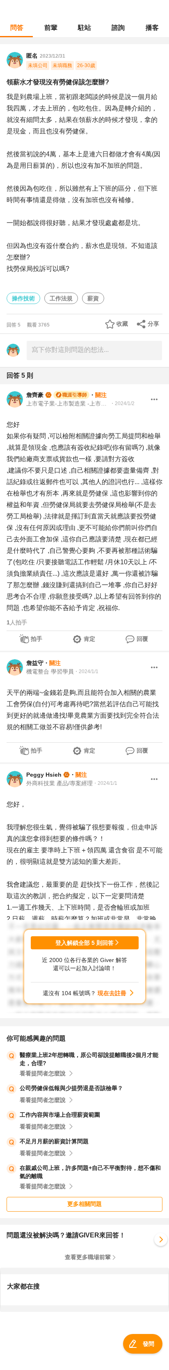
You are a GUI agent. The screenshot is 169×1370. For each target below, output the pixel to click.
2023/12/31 (52, 56)
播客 (152, 27)
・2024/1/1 (86, 671)
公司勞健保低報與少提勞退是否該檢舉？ (71, 1088)
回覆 (142, 638)
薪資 (93, 298)
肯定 (89, 638)
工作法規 (61, 298)
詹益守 (34, 663)
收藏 (122, 323)
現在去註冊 (112, 993)
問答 (16, 27)
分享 (153, 323)
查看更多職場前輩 (88, 1257)
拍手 (36, 638)
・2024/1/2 (122, 403)
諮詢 (118, 27)
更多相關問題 (84, 1204)
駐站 (84, 27)
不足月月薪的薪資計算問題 (54, 1141)
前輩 (50, 27)
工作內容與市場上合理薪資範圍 (60, 1114)
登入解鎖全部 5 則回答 (84, 943)
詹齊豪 (34, 395)
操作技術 (23, 298)
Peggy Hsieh (44, 774)
